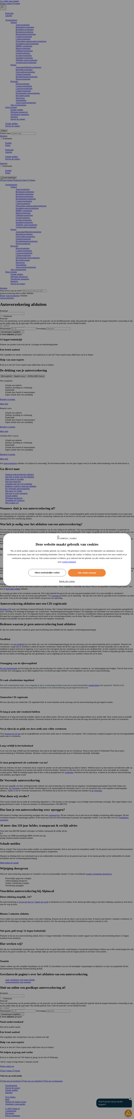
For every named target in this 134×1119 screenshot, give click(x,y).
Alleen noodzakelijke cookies (47, 572)
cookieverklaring (69, 562)
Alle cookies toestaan (87, 573)
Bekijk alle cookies (67, 581)
